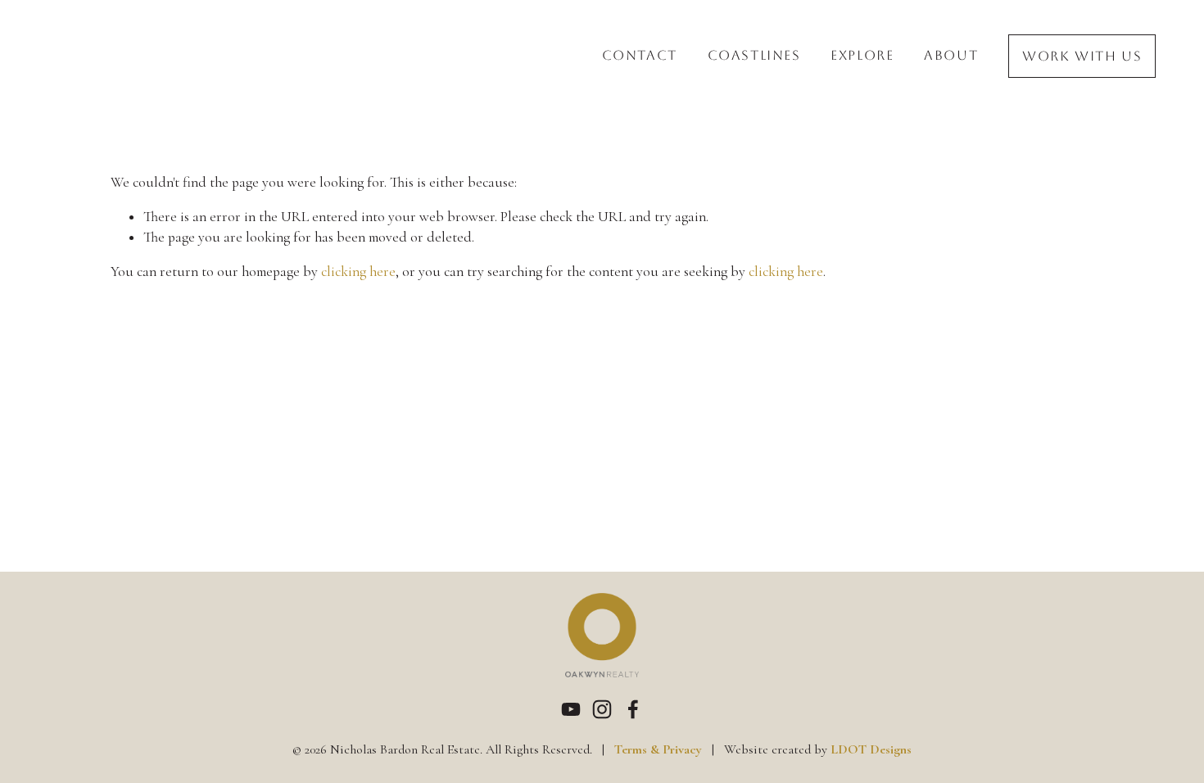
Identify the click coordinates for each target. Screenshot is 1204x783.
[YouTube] (571, 709)
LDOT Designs (871, 749)
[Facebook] (633, 709)
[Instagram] (602, 709)
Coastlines (754, 56)
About (951, 56)
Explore (862, 56)
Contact (639, 56)
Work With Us (1082, 56)
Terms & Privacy (658, 749)
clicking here (358, 271)
